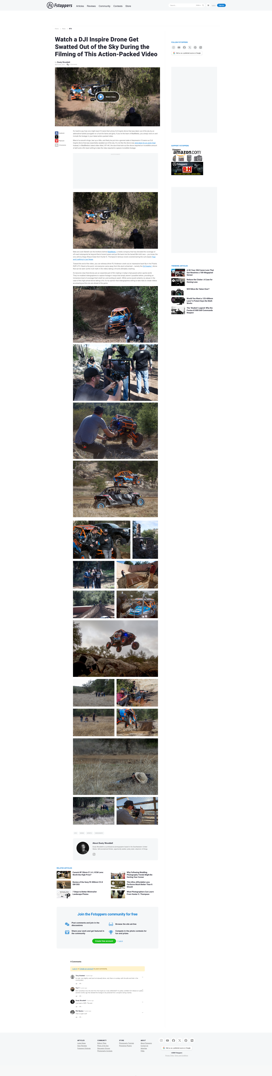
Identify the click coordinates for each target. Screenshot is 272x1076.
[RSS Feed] (200, 47)
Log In (213, 5)
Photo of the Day (103, 1046)
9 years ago (89, 975)
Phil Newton (80, 1011)
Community (104, 6)
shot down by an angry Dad (145, 143)
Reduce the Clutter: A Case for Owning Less (199, 281)
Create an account (86, 968)
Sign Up (221, 5)
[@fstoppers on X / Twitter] (190, 47)
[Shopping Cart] (208, 5)
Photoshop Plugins (125, 1046)
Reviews (91, 6)
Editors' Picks (101, 1043)
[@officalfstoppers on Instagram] (173, 47)
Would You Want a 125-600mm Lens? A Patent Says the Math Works (200, 301)
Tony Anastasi (80, 976)
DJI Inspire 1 (147, 266)
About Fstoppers (146, 1043)
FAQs (142, 1051)
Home (57, 29)
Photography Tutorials (126, 1043)
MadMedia (112, 251)
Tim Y (77, 988)
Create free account (104, 941)
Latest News (81, 1043)
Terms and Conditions (181, 1055)
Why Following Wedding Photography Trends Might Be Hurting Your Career (139, 875)
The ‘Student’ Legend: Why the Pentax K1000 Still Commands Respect (200, 310)
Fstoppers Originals (84, 1048)
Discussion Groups (103, 1048)
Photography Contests (104, 1051)
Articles (80, 6)
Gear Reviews (82, 1046)
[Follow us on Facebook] (184, 47)
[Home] (59, 5)
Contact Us (144, 1046)
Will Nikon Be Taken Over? (198, 289)
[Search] (203, 5)
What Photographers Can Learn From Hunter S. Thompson (140, 893)
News (64, 29)
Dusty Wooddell (63, 62)
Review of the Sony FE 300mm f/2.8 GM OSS (88, 883)
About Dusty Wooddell (103, 843)
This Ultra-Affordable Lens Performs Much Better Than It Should (139, 884)
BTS (70, 29)
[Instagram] (94, 854)
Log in (121, 941)
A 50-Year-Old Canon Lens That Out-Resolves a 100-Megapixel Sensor (200, 272)
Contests (118, 6)
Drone (82, 833)
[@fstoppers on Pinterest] (195, 47)
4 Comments (73, 64)
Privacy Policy (169, 1055)
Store (128, 6)
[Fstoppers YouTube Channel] (179, 47)
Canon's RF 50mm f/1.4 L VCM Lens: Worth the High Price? (88, 873)
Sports (89, 833)
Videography (99, 833)
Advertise (144, 1048)
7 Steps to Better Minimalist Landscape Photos (85, 893)
